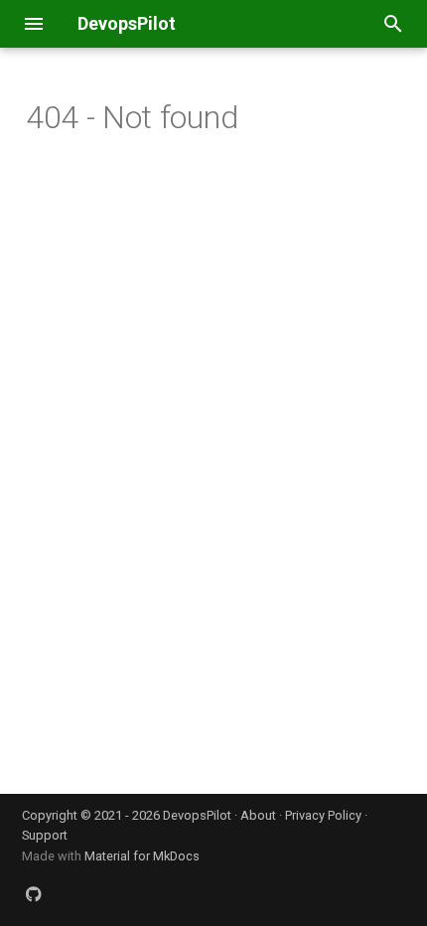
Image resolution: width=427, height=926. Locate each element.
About (258, 815)
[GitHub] (34, 894)
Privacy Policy (323, 815)
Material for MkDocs (142, 856)
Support (45, 835)
